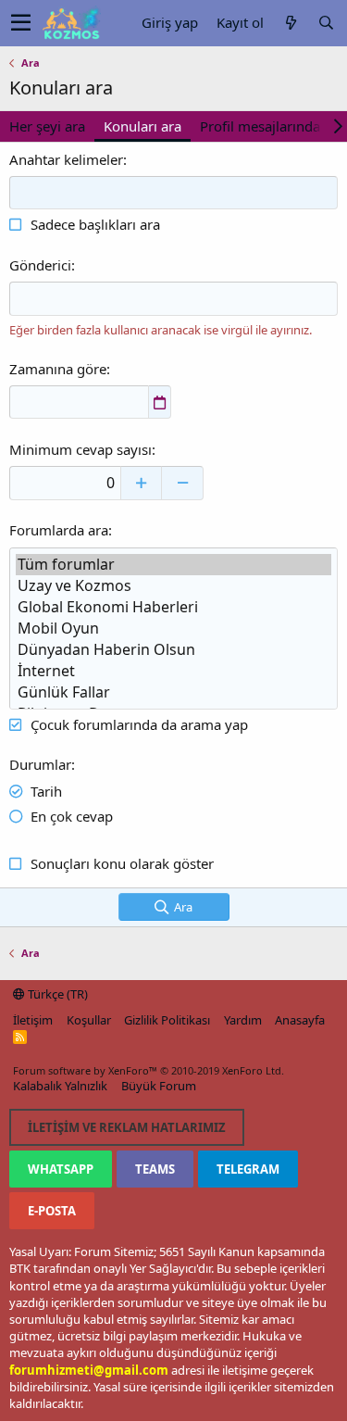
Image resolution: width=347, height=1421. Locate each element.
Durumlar (40, 764)
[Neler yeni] (290, 23)
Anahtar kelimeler (66, 159)
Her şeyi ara (47, 126)
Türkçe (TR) (56, 994)
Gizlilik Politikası (167, 1020)
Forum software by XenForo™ (148, 1070)
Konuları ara (142, 126)
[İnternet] (173, 671)
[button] (21, 23)
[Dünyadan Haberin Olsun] (173, 649)
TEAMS (155, 1169)
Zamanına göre (57, 368)
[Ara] (325, 23)
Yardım (243, 1020)
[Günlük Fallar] (173, 692)
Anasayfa (300, 1020)
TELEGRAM (248, 1169)
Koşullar (89, 1020)
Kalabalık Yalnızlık (60, 1085)
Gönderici (40, 265)
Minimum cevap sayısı (80, 449)
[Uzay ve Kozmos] (173, 586)
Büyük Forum (158, 1085)
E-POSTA (52, 1210)
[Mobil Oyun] (173, 628)
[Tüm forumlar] (173, 564)
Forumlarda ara (58, 530)
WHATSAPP (60, 1169)
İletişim (33, 1020)
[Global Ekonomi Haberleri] (173, 607)
